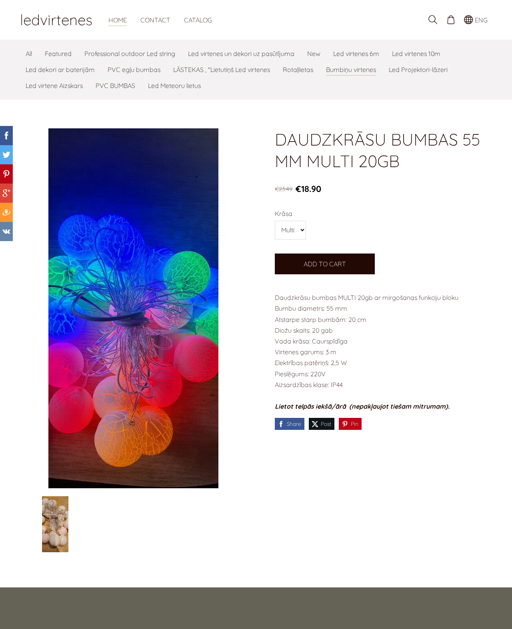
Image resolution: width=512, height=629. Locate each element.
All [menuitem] (29, 54)
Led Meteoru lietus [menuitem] (174, 86)
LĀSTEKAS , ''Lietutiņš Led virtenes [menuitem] (221, 70)
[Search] (433, 20)
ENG (480, 20)
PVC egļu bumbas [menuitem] (134, 70)
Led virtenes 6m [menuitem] (356, 54)
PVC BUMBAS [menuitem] (115, 86)
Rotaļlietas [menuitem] (298, 70)
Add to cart (325, 264)
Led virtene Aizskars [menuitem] (54, 86)
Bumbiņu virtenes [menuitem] (351, 70)
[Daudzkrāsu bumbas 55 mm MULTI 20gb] (55, 524)
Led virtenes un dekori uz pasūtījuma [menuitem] (241, 54)
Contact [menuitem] (155, 20)
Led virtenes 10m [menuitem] (416, 54)
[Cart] (451, 20)
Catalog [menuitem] (198, 20)
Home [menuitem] (117, 20)
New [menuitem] (313, 54)
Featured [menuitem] (58, 54)
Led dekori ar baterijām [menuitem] (60, 70)
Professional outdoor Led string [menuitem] (129, 54)
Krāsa (283, 214)
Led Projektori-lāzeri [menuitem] (418, 70)
